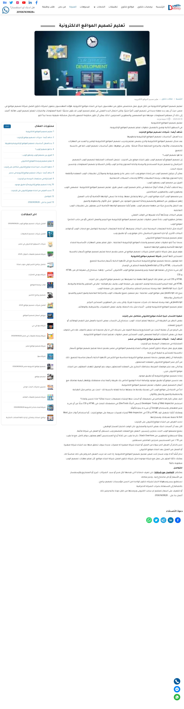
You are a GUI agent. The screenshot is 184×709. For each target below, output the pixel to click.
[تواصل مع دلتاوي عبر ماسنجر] (177, 689)
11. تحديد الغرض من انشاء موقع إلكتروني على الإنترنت (32, 191)
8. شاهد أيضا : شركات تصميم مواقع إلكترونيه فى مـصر (31, 173)
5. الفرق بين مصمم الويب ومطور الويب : (38, 155)
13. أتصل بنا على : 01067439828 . (40, 203)
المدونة (72, 7)
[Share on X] (156, 520)
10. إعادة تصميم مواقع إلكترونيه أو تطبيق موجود (34, 185)
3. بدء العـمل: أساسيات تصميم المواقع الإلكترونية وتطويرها (29, 144)
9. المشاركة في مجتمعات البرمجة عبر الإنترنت (36, 179)
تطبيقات (113, 7)
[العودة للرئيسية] (174, 7)
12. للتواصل (49, 197)
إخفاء (7, 126)
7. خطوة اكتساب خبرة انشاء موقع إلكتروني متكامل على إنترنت (29, 167)
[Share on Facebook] (178, 520)
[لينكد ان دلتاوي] (30, 2)
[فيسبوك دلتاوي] (36, 2)
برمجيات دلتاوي (145, 7)
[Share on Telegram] (163, 520)
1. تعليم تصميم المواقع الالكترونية (40, 132)
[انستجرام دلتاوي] (17, 2)
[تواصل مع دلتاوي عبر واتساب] (177, 697)
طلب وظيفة (48, 7)
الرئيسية (160, 7)
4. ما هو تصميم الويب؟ (44, 149)
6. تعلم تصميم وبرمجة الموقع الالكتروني (37, 161)
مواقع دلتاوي (127, 7)
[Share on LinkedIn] (171, 520)
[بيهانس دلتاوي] (4, 2)
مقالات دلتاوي (167, 99)
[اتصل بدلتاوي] (177, 681)
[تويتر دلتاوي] (11, 2)
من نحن (62, 7)
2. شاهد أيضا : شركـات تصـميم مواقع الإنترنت (35, 138)
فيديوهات (85, 7)
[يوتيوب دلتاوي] (23, 2)
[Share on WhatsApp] (149, 520)
